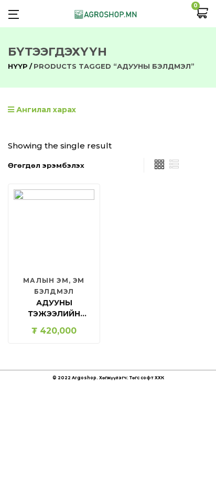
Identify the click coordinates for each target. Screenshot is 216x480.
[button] (201, 13)
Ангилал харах (45, 109)
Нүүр (18, 66)
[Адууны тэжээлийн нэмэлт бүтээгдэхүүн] (54, 229)
